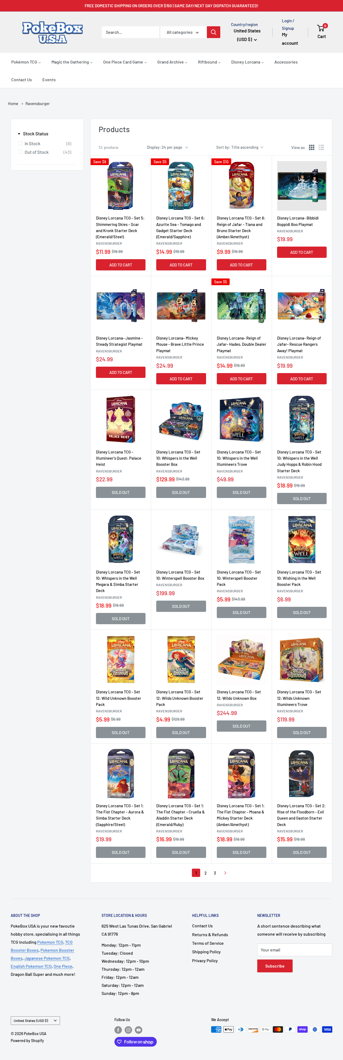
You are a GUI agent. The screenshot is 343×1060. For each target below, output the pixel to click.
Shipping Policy (206, 951)
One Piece (63, 966)
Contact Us (202, 925)
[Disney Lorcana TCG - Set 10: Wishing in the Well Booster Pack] (302, 539)
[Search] (213, 32)
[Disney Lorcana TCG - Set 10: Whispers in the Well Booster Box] (181, 420)
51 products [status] (108, 147)
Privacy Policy (205, 960)
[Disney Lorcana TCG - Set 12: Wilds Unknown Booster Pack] (181, 660)
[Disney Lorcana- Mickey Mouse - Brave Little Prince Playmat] (181, 306)
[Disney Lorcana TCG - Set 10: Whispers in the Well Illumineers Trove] (241, 420)
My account (290, 39)
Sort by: (237, 147)
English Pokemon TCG (31, 966)
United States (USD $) (31, 1020)
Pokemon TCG (50, 941)
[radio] (311, 147)
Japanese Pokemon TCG (47, 958)
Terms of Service (208, 943)
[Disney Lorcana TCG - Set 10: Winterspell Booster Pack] (241, 539)
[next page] (225, 873)
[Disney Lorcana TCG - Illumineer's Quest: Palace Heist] (121, 420)
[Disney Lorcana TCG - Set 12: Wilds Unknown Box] (241, 660)
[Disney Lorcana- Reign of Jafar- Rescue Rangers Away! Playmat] (302, 306)
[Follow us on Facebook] (118, 1030)
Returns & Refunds (210, 934)
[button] (325, 32)
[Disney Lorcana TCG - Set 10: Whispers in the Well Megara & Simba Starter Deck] (121, 539)
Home (13, 103)
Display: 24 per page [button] (164, 147)
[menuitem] (26, 61)
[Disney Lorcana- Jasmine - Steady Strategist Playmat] (121, 306)
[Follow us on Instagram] (128, 1030)
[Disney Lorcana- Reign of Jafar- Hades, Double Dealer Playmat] (241, 306)
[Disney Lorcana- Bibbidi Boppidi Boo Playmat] (302, 186)
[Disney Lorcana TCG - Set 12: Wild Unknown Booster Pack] (121, 660)
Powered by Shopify (27, 1040)
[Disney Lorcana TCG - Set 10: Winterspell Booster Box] (181, 539)
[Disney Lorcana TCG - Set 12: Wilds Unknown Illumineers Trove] (302, 660)
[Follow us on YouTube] (138, 1030)
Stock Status (35, 133)
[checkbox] (46, 143)
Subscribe (275, 965)
